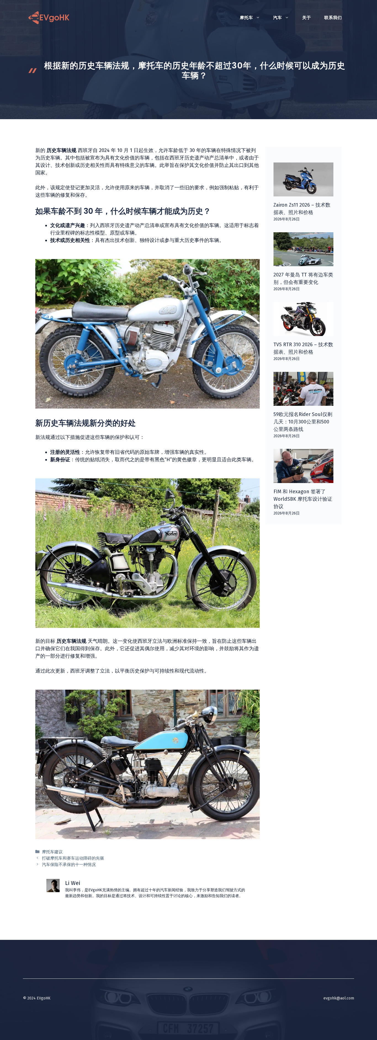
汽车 (277, 17)
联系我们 (333, 17)
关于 (306, 17)
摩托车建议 (52, 851)
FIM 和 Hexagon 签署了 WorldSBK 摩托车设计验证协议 (303, 499)
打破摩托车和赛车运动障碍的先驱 (73, 858)
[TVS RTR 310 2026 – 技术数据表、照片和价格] (304, 332)
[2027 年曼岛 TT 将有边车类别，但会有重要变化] (304, 262)
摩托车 (246, 17)
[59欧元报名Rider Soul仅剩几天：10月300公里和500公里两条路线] (304, 402)
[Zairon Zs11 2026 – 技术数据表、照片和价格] (304, 193)
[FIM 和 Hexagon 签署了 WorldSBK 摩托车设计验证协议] (304, 479)
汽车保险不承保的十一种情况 (69, 864)
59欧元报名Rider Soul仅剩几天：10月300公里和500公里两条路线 (303, 421)
